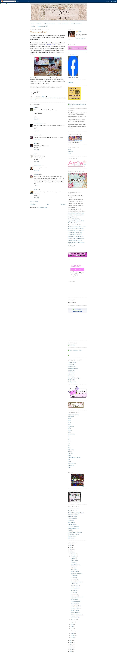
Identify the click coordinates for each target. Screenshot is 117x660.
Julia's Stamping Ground (49, 44)
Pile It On (70, 530)
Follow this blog (77, 311)
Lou (35, 107)
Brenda (69, 149)
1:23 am (36, 186)
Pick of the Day (74, 560)
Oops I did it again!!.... (76, 608)
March (72, 633)
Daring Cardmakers (72, 510)
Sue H (69, 461)
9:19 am (36, 131)
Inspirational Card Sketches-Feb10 (76, 221)
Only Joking (71, 449)
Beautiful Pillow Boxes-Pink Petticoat (77, 226)
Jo (68, 436)
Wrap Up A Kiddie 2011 (62, 23)
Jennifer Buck (71, 434)
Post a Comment (34, 201)
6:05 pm (36, 170)
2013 (71, 549)
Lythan (69, 444)
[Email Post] (46, 96)
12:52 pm (37, 139)
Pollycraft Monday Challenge (75, 532)
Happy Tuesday (74, 599)
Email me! (70, 82)
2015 (71, 545)
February (73, 635)
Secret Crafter (71, 376)
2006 (71, 651)
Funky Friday (74, 569)
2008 (71, 647)
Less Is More (71, 520)
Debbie (69, 422)
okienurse (36, 174)
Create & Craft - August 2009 (74, 234)
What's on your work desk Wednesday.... (76, 574)
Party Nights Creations (72, 54)
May (72, 628)
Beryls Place (71, 416)
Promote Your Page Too (73, 77)
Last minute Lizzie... (75, 588)
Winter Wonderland (75, 586)
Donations (38, 23)
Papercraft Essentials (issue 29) (75, 240)
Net (69, 446)
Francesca (36, 135)
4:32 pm (36, 162)
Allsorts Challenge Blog (73, 509)
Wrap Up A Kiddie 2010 (49, 23)
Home (32, 23)
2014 (71, 547)
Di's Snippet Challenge (73, 514)
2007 (71, 649)
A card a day (73, 567)
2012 (71, 552)
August (73, 622)
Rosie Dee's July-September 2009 (75, 236)
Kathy (69, 153)
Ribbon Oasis (71, 374)
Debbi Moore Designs (73, 368)
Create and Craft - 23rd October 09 (76, 230)
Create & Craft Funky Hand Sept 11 (76, 213)
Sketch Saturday (71, 538)
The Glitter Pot (71, 380)
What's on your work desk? (38, 32)
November (73, 556)
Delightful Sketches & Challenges (76, 512)
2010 (71, 642)
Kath (69, 438)
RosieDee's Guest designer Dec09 (75, 228)
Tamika (36, 189)
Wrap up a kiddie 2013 (42, 26)
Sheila (69, 455)
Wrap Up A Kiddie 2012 (76, 23)
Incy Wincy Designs (72, 516)
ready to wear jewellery (42, 97)
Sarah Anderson (37, 165)
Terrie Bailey (71, 465)
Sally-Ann (70, 453)
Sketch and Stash (72, 536)
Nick (69, 447)
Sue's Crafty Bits (72, 463)
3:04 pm (36, 150)
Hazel (69, 432)
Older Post (63, 204)
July (72, 624)
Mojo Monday (71, 522)
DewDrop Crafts (71, 370)
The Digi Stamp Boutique (74, 378)
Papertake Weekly (72, 524)
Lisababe (70, 442)
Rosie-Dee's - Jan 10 (72, 222)
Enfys (69, 428)
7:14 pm (36, 198)
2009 (71, 645)
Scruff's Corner (59, 7)
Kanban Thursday (75, 571)
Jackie (79, 31)
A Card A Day (74, 562)
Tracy (69, 467)
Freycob (70, 430)
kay (35, 153)
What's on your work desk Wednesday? (76, 582)
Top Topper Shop (72, 382)
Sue (69, 459)
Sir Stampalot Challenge (73, 534)
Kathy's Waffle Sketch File (74, 219)
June (72, 626)
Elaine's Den (71, 426)
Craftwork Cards (71, 366)
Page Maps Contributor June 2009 (76, 238)
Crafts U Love (71, 364)
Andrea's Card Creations (73, 414)
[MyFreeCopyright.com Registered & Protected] (77, 106)
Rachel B (70, 451)
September (73, 620)
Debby (69, 424)
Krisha (35, 143)
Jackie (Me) (70, 151)
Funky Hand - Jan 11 (73, 217)
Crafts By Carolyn (72, 362)
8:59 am (36, 119)
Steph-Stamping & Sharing (74, 457)
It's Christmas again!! (75, 601)
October (73, 558)
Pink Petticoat (71, 372)
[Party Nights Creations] (73, 75)
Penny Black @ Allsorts (73, 528)
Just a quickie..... (74, 590)
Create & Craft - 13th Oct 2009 (75, 232)
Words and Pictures (38, 123)
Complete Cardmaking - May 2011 (76, 215)
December (73, 554)
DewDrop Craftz (71, 246)
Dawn (69, 420)
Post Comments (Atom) (42, 207)
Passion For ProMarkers (73, 526)
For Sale (33, 26)
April (72, 631)
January (73, 637)
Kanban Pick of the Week (76, 606)
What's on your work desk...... (77, 614)
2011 (71, 640)
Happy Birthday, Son (75, 564)
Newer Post (32, 204)
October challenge (75, 617)
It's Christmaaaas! (75, 603)
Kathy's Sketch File (72, 518)
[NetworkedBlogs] (77, 309)
